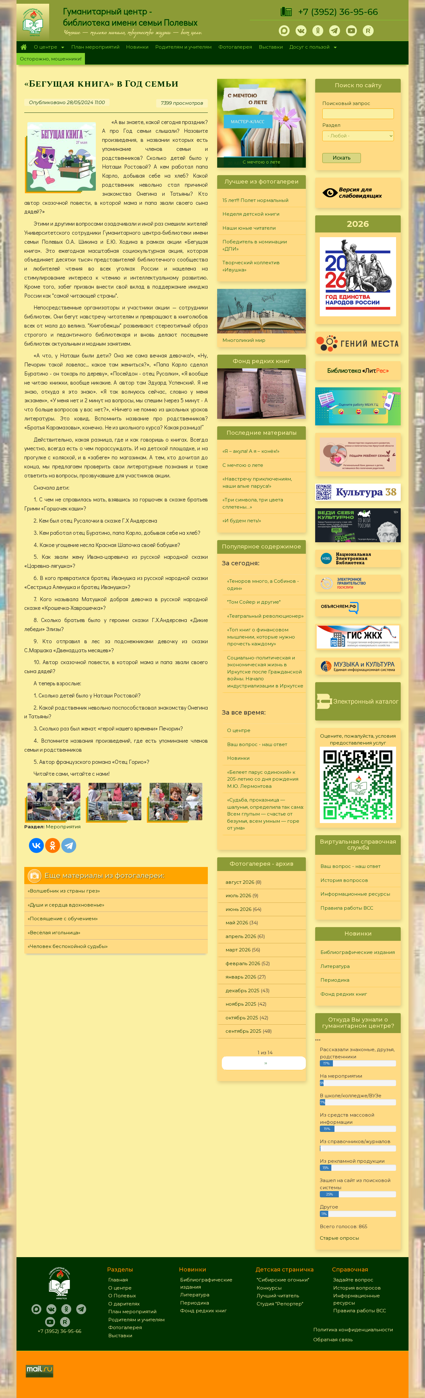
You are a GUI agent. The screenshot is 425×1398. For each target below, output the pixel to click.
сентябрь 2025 (243, 1031)
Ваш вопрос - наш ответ (257, 744)
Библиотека (358, 370)
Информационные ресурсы (355, 894)
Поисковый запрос (346, 103)
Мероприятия (63, 827)
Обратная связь (333, 1340)
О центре (43, 47)
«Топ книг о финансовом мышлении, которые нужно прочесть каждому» (261, 637)
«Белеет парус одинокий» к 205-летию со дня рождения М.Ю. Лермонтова (262, 779)
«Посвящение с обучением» (63, 919)
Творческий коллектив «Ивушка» (251, 266)
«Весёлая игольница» (54, 933)
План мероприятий (95, 47)
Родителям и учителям (183, 47)
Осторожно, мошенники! (51, 59)
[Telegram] (68, 845)
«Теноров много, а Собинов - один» (263, 584)
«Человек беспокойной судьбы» (68, 946)
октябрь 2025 (242, 1018)
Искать (342, 158)
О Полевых (122, 1296)
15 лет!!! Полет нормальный (255, 200)
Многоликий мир (243, 340)
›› (265, 1063)
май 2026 (237, 923)
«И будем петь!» (241, 521)
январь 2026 (241, 977)
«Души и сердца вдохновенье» (66, 905)
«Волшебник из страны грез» (64, 891)
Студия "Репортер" (280, 1304)
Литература (335, 966)
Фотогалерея (235, 47)
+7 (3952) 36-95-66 (338, 12)
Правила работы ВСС (346, 908)
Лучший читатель (278, 1296)
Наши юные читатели (249, 228)
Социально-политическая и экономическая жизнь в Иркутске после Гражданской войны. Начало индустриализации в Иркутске (265, 672)
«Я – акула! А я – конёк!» (250, 451)
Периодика (334, 980)
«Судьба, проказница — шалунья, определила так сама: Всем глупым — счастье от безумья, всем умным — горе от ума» (265, 814)
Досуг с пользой (308, 47)
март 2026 (238, 950)
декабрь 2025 (242, 990)
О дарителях (124, 1304)
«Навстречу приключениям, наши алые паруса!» (257, 482)
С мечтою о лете (261, 162)
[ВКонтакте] (36, 845)
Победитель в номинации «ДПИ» (254, 245)
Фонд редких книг (343, 994)
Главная (23, 47)
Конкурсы (269, 1288)
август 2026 (240, 882)
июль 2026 (238, 895)
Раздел (331, 125)
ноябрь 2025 (241, 1004)
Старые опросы (339, 1238)
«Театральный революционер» (265, 616)
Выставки (271, 47)
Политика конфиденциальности (353, 1330)
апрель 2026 (241, 936)
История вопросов (344, 880)
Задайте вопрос (353, 1280)
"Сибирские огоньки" (283, 1280)
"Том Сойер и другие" (254, 602)
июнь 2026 (238, 909)
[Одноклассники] (52, 845)
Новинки (137, 47)
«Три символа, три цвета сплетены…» (252, 503)
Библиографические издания (357, 952)
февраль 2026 (243, 963)
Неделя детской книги (250, 214)
